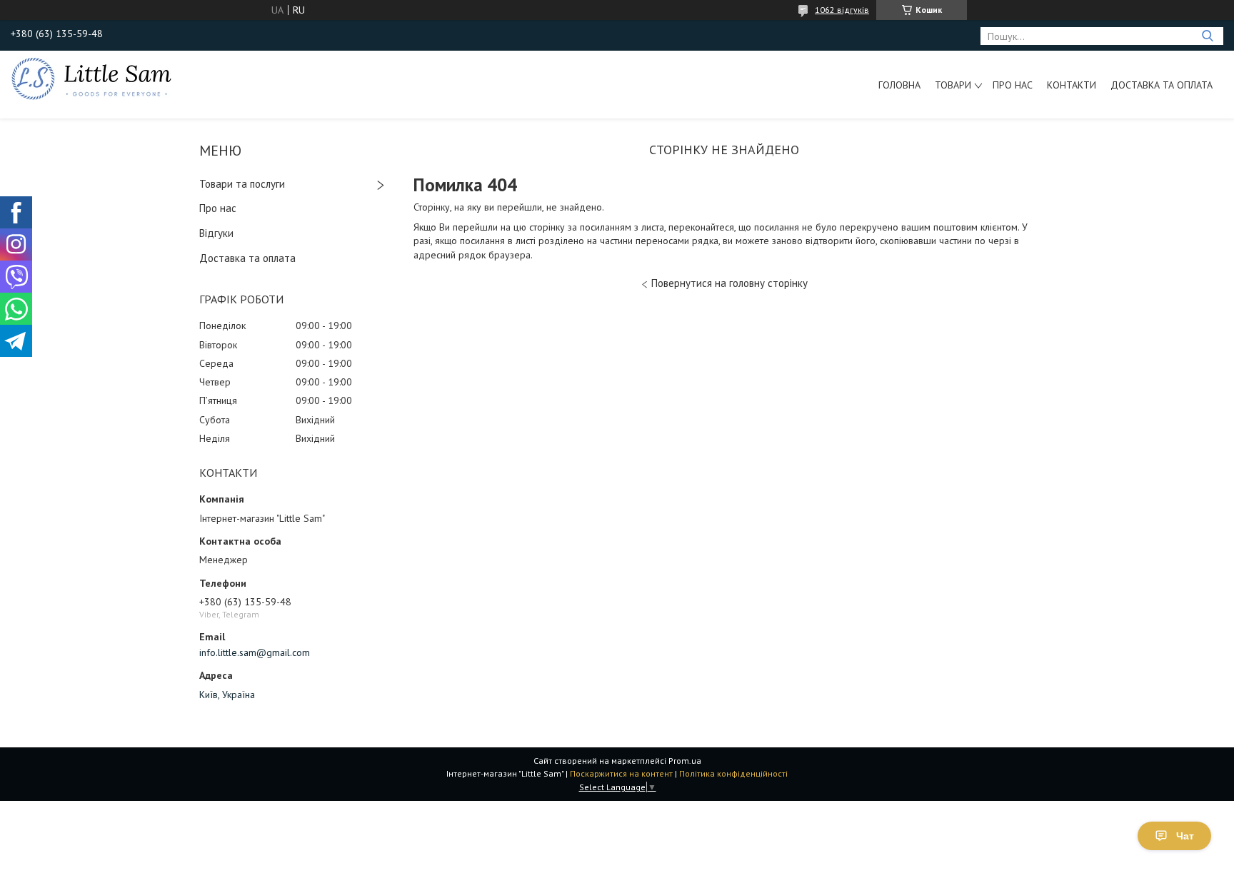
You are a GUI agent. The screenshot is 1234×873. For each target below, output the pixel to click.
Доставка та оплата (1161, 85)
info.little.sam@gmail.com (254, 652)
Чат (1185, 836)
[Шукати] (1207, 36)
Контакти (1071, 85)
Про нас (1013, 85)
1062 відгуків (842, 9)
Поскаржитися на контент (621, 773)
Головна (899, 85)
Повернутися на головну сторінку (729, 283)
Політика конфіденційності (733, 773)
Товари (953, 85)
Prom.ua (684, 760)
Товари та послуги (242, 184)
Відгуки (216, 233)
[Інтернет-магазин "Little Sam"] (91, 77)
